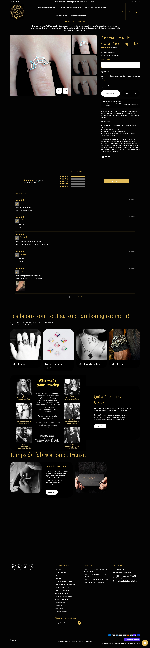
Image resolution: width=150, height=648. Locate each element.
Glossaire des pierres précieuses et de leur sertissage (95, 570)
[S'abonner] (79, 623)
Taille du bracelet (119, 364)
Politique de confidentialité (83, 639)
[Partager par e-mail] (108, 156)
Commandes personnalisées (63, 581)
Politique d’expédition (78, 641)
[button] (136, 12)
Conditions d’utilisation (64, 641)
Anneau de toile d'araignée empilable (120, 40)
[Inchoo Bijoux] (17, 11)
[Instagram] (13, 2)
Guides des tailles (60, 572)
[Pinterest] (18, 2)
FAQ (56, 575)
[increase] (113, 85)
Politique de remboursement (67, 639)
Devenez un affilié (60, 605)
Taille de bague (19, 364)
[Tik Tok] (16, 2)
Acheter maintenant (130, 93)
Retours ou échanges (61, 593)
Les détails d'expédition (62, 590)
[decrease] (103, 85)
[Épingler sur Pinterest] (105, 156)
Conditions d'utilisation (62, 587)
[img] (19, 200)
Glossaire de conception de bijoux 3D (96, 579)
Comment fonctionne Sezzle (64, 596)
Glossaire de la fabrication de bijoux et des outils (96, 575)
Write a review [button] (116, 181)
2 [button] (72, 297)
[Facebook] (11, 2)
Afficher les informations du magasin (130, 105)
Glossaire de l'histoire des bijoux (94, 582)
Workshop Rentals (61, 611)
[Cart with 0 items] (136, 12)
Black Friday (59, 609)
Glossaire (58, 578)
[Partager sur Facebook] (102, 156)
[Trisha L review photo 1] (20, 286)
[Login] (129, 12)
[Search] (122, 12)
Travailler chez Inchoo (61, 599)
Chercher (58, 569)
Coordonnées (88, 641)
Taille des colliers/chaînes (90, 364)
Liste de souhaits (60, 602)
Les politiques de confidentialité (65, 584)
